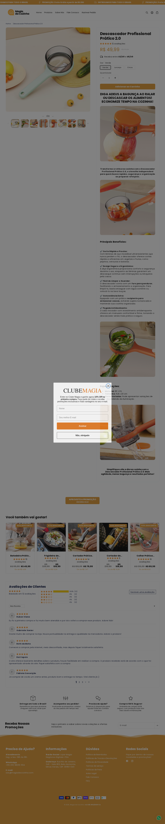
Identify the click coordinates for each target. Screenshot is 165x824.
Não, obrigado (82, 435)
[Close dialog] (108, 385)
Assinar (82, 425)
